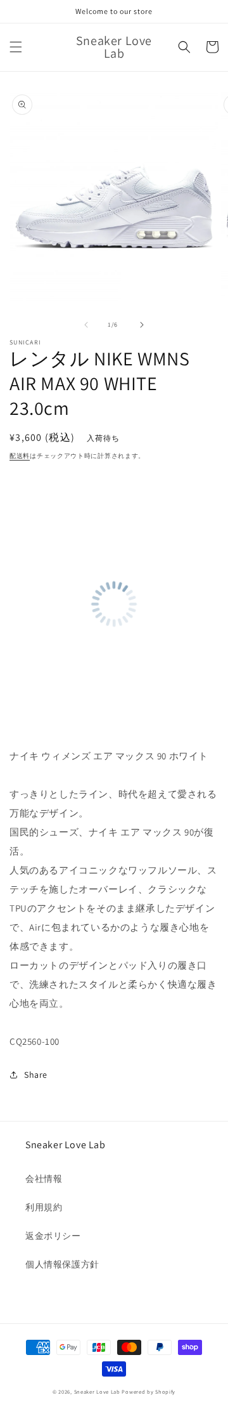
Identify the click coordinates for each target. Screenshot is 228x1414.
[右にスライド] (142, 325)
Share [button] (36, 1074)
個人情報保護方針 (62, 1264)
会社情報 (43, 1178)
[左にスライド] (86, 325)
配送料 (20, 456)
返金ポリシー (53, 1235)
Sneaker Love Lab (97, 1391)
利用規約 (43, 1207)
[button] (16, 47)
